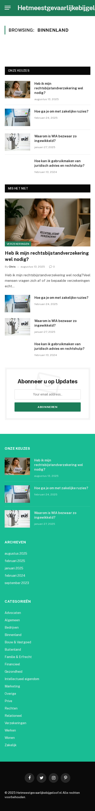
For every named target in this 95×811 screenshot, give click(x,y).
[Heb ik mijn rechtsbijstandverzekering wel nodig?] (17, 89)
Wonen (10, 738)
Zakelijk (11, 745)
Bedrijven (12, 627)
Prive (8, 701)
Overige (10, 693)
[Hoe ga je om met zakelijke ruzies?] (17, 117)
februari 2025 (15, 561)
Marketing (12, 686)
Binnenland (13, 635)
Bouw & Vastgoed (18, 642)
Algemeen (12, 620)
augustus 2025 (16, 553)
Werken (10, 730)
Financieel (12, 664)
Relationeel (13, 716)
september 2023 (17, 583)
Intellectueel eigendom (22, 679)
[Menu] (8, 8)
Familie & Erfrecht (18, 657)
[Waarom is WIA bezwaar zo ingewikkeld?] (17, 142)
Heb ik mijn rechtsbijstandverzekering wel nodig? (58, 88)
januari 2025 (14, 568)
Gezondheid (13, 671)
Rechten (11, 708)
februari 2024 (15, 575)
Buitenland (13, 649)
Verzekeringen (18, 244)
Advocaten (13, 613)
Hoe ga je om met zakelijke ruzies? (61, 111)
